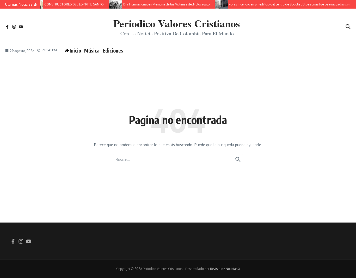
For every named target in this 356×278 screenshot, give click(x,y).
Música (92, 50)
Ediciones (113, 50)
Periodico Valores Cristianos (176, 23)
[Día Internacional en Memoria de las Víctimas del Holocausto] (114, 4)
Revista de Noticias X (225, 269)
